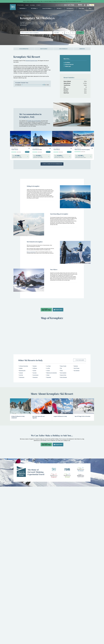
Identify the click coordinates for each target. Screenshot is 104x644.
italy (25, 15)
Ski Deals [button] (59, 8)
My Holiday (32, 5)
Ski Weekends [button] (70, 8)
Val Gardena (76, 370)
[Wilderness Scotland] (80, 469)
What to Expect (43, 48)
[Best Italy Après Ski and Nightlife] (41, 406)
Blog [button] (90, 8)
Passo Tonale (63, 366)
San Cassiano (63, 372)
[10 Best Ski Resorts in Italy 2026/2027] (20, 406)
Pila (61, 368)
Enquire (26, 5)
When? (54, 29)
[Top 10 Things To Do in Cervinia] (83, 406)
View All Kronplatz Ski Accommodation (52, 163)
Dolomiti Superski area (31, 60)
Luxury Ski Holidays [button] (46, 8)
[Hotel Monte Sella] (41, 145)
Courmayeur (35, 375)
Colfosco (35, 368)
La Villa (48, 368)
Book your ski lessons (31, 251)
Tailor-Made (81, 8)
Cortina (34, 370)
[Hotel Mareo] (62, 145)
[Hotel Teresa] (20, 145)
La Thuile (48, 366)
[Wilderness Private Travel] (80, 476)
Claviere (35, 366)
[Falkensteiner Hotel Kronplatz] (83, 145)
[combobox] (67, 32)
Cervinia (21, 375)
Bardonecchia (22, 370)
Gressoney (35, 377)
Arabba (20, 368)
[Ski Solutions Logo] (53, 469)
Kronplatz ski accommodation (34, 120)
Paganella (48, 377)
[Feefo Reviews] (90, 5)
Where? (22, 29)
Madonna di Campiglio (51, 372)
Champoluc (21, 377)
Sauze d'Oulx (63, 375)
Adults (66, 30)
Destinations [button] (22, 8)
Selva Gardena (63, 377)
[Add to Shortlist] (29, 148)
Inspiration (82, 48)
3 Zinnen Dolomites (23, 366)
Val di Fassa (76, 368)
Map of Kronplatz (63, 48)
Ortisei (47, 375)
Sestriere (76, 366)
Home (21, 15)
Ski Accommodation (23, 48)
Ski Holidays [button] (33, 8)
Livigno (48, 370)
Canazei (21, 372)
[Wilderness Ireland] (67, 476)
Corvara (34, 372)
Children (73, 30)
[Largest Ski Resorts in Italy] (62, 406)
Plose (61, 370)
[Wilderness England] (53, 476)
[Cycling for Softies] (67, 469)
